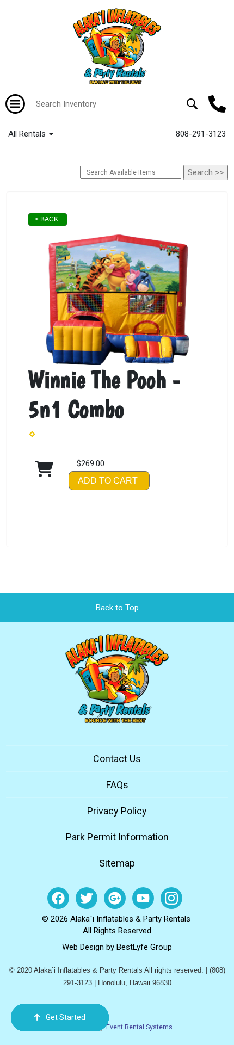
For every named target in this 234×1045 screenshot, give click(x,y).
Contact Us (117, 758)
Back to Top (117, 608)
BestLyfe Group (144, 947)
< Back (46, 219)
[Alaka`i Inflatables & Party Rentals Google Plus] (115, 898)
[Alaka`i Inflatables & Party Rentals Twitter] (86, 898)
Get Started (65, 1017)
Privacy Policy (117, 811)
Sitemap (117, 863)
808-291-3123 (201, 134)
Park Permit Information (117, 837)
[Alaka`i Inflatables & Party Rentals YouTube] (143, 898)
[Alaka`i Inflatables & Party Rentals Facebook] (58, 898)
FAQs (117, 784)
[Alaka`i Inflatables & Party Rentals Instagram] (171, 898)
